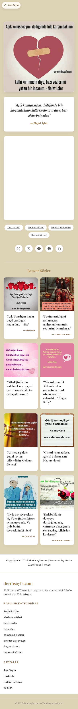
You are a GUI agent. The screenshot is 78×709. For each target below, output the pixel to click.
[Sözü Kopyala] (59, 249)
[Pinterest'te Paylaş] (49, 249)
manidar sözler (36, 227)
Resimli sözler (39, 235)
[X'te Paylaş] (29, 249)
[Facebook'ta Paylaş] (39, 249)
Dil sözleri (9, 629)
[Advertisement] (39, 178)
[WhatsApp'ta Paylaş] (19, 249)
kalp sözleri (13, 227)
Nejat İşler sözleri (61, 227)
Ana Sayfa (13, 5)
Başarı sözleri (11, 646)
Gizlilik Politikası (13, 682)
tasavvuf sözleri (13, 652)
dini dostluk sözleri (15, 640)
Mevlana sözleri (13, 617)
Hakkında (9, 676)
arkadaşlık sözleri (14, 635)
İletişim (8, 688)
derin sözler (10, 623)
